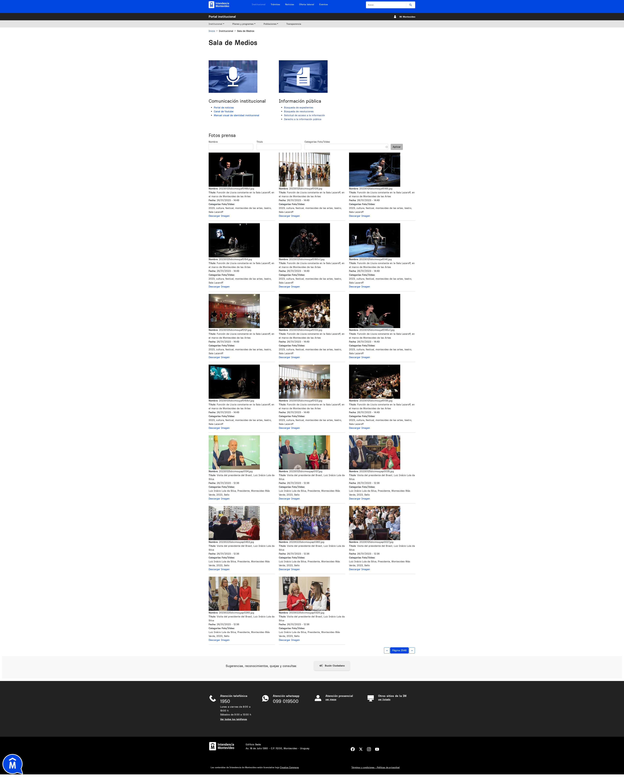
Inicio (212, 30)
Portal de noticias (224, 107)
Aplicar (397, 146)
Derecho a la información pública (302, 119)
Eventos (323, 4)
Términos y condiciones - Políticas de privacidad (375, 767)
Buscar (410, 5)
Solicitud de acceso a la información (304, 115)
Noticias (289, 4)
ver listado (384, 699)
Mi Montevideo (407, 16)
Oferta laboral (306, 4)
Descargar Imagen (219, 215)
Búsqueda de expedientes (298, 107)
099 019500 (286, 701)
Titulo (260, 141)
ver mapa (330, 699)
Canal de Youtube (223, 111)
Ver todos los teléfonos (233, 719)
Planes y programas (243, 23)
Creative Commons (289, 767)
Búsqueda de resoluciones (299, 111)
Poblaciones (270, 23)
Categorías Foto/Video (317, 141)
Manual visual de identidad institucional (236, 115)
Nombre (213, 141)
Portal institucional (222, 17)
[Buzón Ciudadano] (332, 665)
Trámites (275, 4)
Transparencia (293, 23)
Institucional (259, 4)
